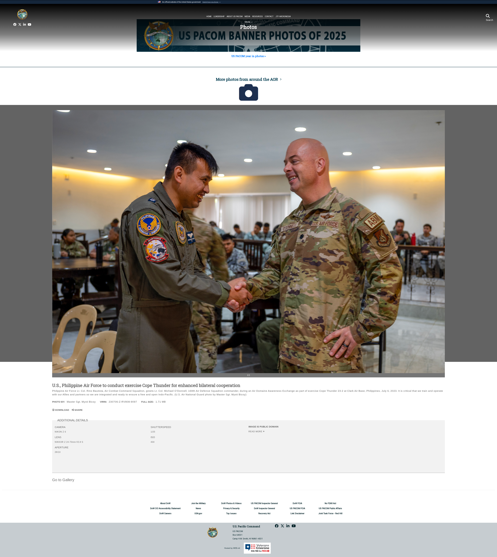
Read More (255, 431)
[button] (211, 2)
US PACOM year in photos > (248, 56)
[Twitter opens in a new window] (19, 24)
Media (248, 22)
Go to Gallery (63, 480)
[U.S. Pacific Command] (22, 14)
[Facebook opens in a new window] (14, 24)
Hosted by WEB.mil (232, 548)
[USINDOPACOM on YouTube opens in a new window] (29, 24)
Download (61, 410)
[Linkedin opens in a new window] (24, 24)
